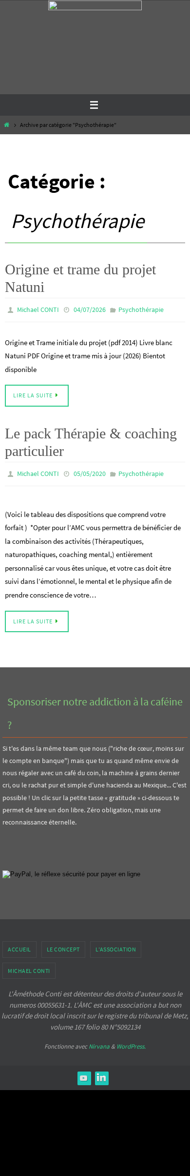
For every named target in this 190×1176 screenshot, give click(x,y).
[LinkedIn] (101, 1073)
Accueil (19, 945)
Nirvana (99, 1042)
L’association (115, 945)
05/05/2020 (90, 470)
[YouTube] (83, 1073)
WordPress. (131, 1042)
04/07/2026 (90, 309)
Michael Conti (29, 966)
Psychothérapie (141, 309)
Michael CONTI (38, 309)
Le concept (63, 945)
